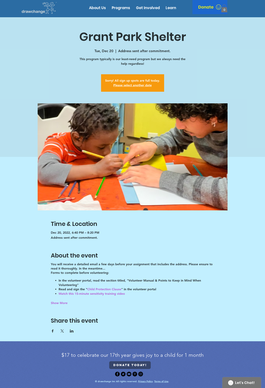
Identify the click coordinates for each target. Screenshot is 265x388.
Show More (59, 303)
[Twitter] (123, 374)
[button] (171, 7)
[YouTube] (129, 374)
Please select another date (132, 85)
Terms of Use (161, 381)
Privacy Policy (145, 381)
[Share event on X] (62, 331)
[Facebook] (117, 374)
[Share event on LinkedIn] (72, 331)
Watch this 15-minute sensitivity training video (92, 294)
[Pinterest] (134, 374)
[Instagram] (140, 374)
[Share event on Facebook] (53, 331)
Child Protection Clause (104, 289)
